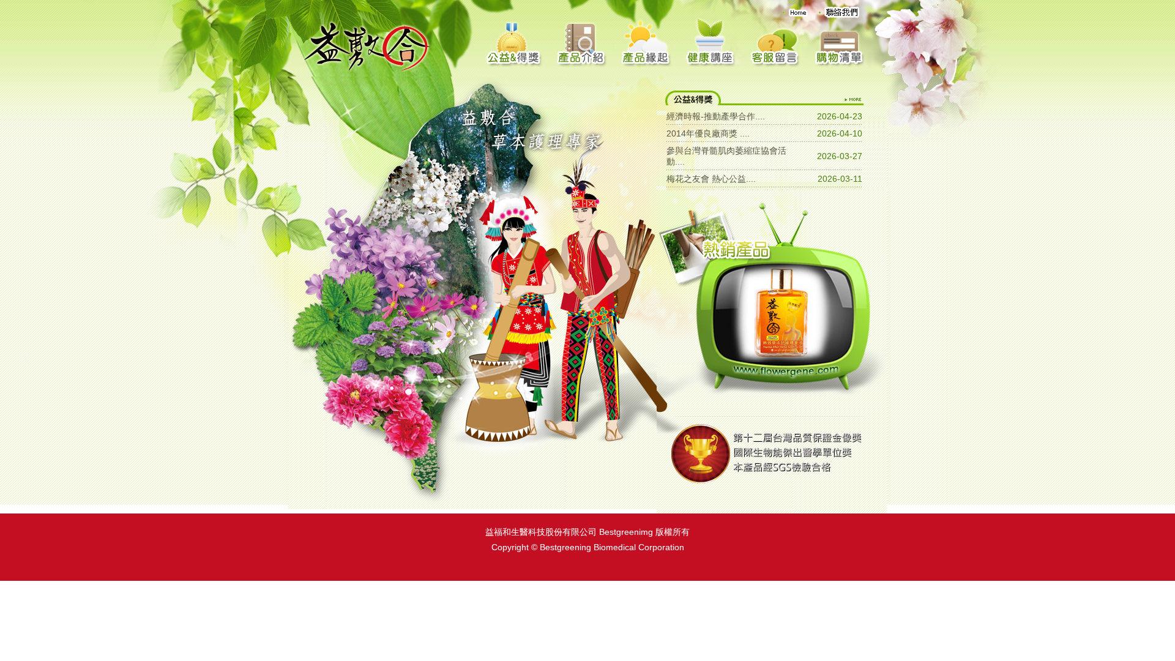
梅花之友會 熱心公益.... (711, 179)
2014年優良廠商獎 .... (708, 133)
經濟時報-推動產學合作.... (715, 116)
